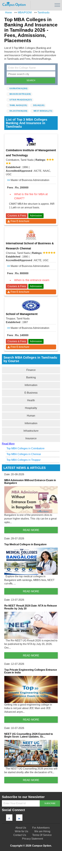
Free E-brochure (20, 221)
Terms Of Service (42, 835)
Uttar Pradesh (21, 100)
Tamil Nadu (18, 105)
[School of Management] (31, 305)
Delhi (38, 105)
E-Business (31, 392)
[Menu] (57, 5)
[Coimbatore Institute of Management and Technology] (31, 142)
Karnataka (19, 88)
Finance (31, 370)
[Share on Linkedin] (19, 818)
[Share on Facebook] (9, 818)
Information (31, 385)
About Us (20, 827)
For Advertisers (41, 827)
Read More (8, 443)
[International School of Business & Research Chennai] (31, 235)
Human (31, 415)
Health (31, 400)
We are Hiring (42, 831)
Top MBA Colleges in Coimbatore (26, 448)
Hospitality (31, 408)
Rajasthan (18, 111)
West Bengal (43, 111)
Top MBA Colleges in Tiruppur (24, 460)
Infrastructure (31, 430)
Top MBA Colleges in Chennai (24, 454)
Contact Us (19, 835)
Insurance (31, 438)
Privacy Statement (32, 838)
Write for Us (21, 831)
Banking (31, 377)
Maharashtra (20, 94)
